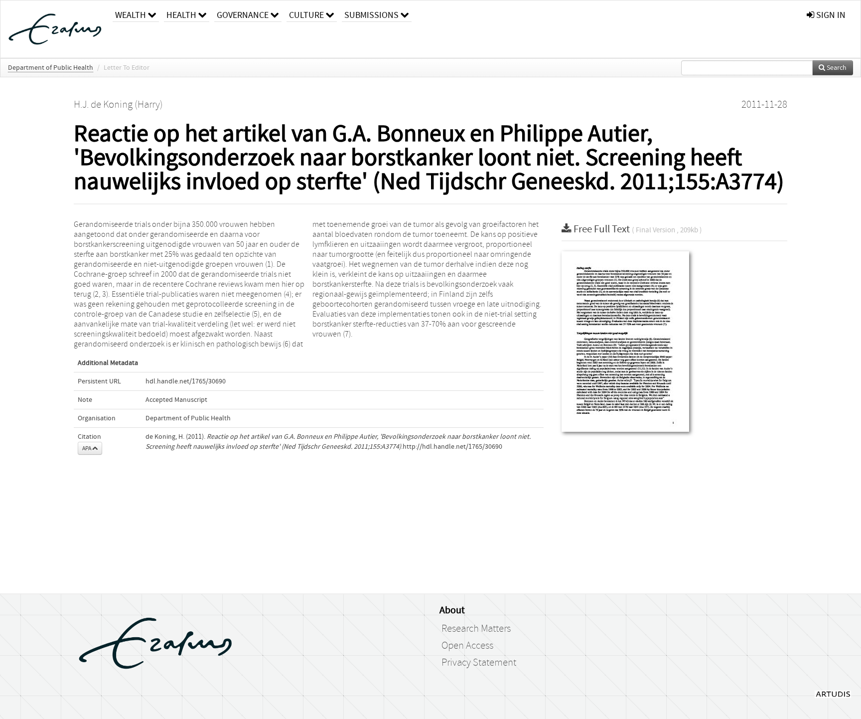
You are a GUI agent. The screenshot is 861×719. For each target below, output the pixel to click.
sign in (830, 15)
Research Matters (476, 629)
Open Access (467, 646)
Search (836, 68)
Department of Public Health (50, 68)
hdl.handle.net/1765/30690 (185, 381)
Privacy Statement (478, 663)
